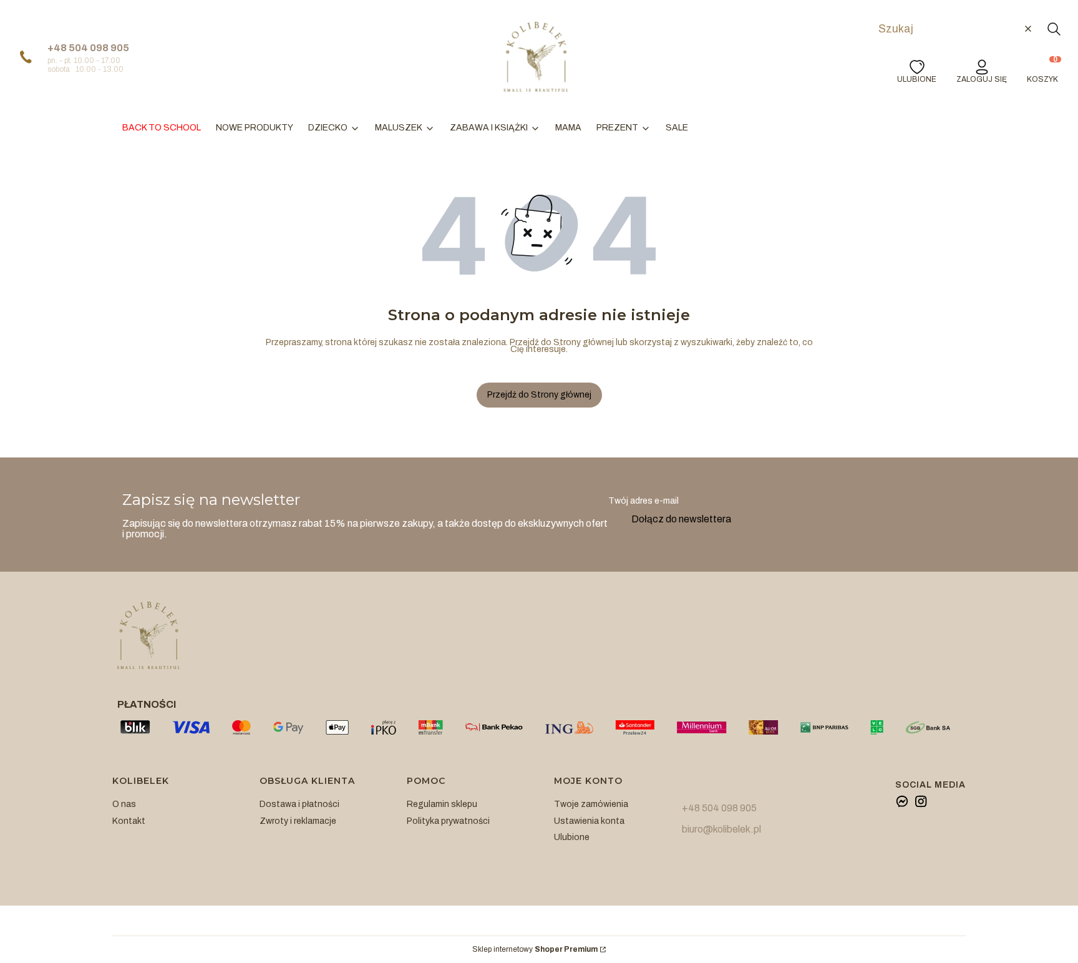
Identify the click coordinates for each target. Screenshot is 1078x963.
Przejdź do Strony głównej (539, 394)
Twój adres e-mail (643, 500)
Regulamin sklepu (442, 804)
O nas (124, 804)
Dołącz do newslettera (681, 519)
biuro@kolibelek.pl (721, 829)
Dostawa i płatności (299, 804)
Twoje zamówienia (591, 804)
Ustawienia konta (589, 821)
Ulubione (572, 837)
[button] (1053, 28)
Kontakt (128, 821)
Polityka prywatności (448, 821)
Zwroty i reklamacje (298, 821)
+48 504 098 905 (88, 48)
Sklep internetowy (535, 949)
